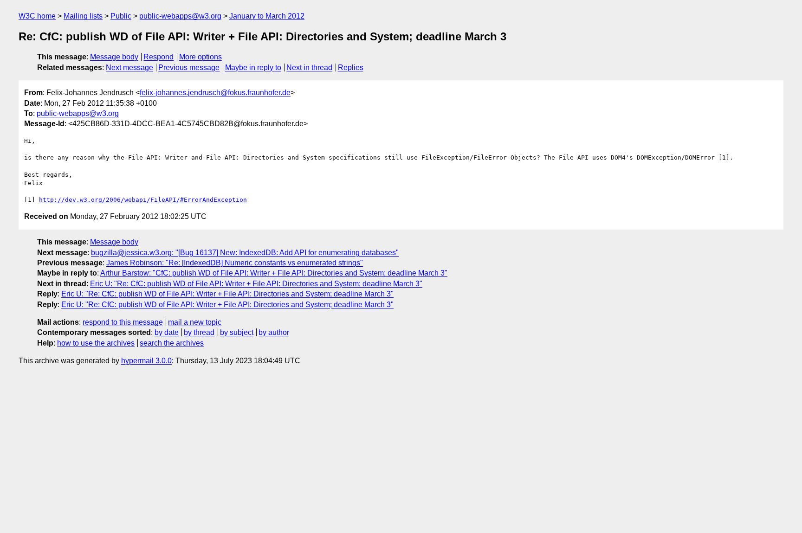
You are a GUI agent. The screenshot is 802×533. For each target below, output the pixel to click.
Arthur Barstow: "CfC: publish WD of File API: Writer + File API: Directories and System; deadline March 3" (273, 273)
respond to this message (123, 322)
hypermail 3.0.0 (146, 361)
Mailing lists (83, 16)
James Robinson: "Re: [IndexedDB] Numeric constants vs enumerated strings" (234, 263)
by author (274, 332)
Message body (114, 57)
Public (120, 16)
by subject (236, 332)
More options (200, 57)
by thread (199, 332)
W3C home (37, 16)
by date (167, 332)
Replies (350, 67)
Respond (158, 57)
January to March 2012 (266, 16)
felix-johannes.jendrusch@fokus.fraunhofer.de (215, 92)
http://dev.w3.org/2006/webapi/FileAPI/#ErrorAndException (143, 199)
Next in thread (309, 67)
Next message (129, 67)
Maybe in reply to (253, 67)
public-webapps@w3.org (180, 16)
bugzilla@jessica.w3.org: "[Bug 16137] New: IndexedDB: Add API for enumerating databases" (245, 253)
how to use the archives (96, 343)
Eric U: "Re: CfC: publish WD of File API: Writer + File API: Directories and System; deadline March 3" (256, 284)
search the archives (172, 343)
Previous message (189, 67)
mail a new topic (194, 322)
